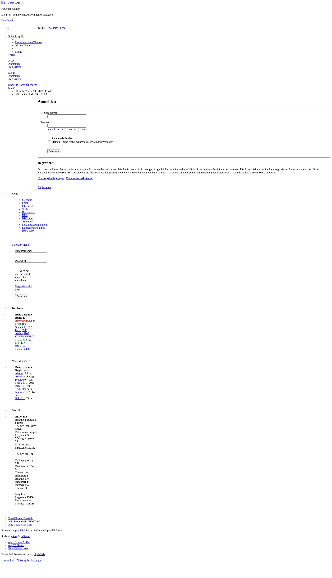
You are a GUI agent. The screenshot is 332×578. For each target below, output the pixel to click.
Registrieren (14, 78)
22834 (31, 320)
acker (18, 323)
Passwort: (45, 122)
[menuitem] (28, 42)
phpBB (19, 530)
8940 (24, 330)
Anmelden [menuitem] (14, 63)
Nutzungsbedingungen (51, 178)
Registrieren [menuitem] (14, 66)
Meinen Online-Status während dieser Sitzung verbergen (82, 141)
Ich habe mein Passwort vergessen (66, 129)
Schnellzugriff (16, 36)
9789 (30, 327)
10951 (25, 323)
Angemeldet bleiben (62, 138)
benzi (18, 330)
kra (17, 342)
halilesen (25, 536)
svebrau (19, 379)
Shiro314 (20, 398)
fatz (17, 345)
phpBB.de (39, 554)
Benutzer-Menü (20, 244)
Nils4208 (20, 382)
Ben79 (18, 385)
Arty (14, 536)
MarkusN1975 (23, 392)
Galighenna (21, 336)
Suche (11, 72)
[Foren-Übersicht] (11, 2)
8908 (26, 333)
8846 (31, 336)
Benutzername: (48, 112)
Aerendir (20, 376)
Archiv (19, 333)
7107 (22, 345)
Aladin (19, 373)
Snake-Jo (20, 339)
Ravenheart (21, 320)
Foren (11, 54)
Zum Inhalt (7, 20)
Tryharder (20, 388)
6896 (27, 348)
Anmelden (14, 75)
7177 (22, 342)
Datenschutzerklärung (79, 178)
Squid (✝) (20, 327)
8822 (28, 339)
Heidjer (19, 348)
